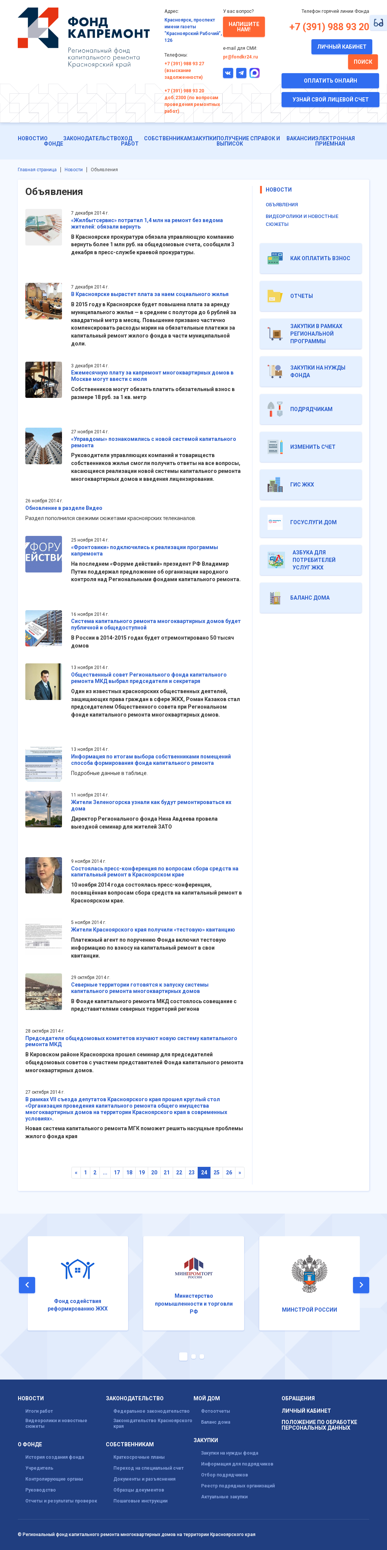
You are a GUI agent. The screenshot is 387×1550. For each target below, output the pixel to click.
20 (154, 1172)
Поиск (363, 62)
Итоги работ (39, 1411)
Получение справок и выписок (248, 141)
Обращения (298, 1398)
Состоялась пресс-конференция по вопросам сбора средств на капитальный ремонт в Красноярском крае (154, 872)
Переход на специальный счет (148, 1468)
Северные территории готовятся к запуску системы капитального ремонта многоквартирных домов (140, 988)
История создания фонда (54, 1457)
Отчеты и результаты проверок (61, 1501)
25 (217, 1172)
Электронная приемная (335, 141)
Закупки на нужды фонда (229, 1453)
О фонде (53, 141)
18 (129, 1172)
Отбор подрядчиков (224, 1475)
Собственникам (168, 138)
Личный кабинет (342, 47)
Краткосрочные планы (139, 1457)
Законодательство (92, 138)
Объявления (282, 204)
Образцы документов (138, 1490)
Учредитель (39, 1468)
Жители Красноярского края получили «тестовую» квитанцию (153, 930)
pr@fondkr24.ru (240, 57)
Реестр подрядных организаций (238, 1486)
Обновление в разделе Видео (63, 508)
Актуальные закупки (224, 1496)
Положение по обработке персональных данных (319, 1425)
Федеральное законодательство (151, 1411)
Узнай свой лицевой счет (331, 100)
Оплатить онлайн (330, 81)
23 (192, 1172)
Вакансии (300, 138)
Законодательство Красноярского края (152, 1423)
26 (229, 1172)
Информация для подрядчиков (237, 1464)
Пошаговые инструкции (140, 1501)
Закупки (204, 138)
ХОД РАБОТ (130, 141)
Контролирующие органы (54, 1479)
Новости (31, 138)
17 (117, 1172)
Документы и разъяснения (144, 1479)
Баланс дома (215, 1422)
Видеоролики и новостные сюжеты (56, 1423)
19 (142, 1172)
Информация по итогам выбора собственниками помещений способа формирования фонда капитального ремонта (151, 760)
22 (179, 1172)
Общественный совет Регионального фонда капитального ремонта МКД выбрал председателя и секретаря (149, 678)
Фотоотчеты (215, 1411)
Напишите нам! (244, 26)
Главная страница (37, 169)
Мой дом (207, 1398)
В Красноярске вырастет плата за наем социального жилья (150, 294)
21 (167, 1172)
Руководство (40, 1490)
